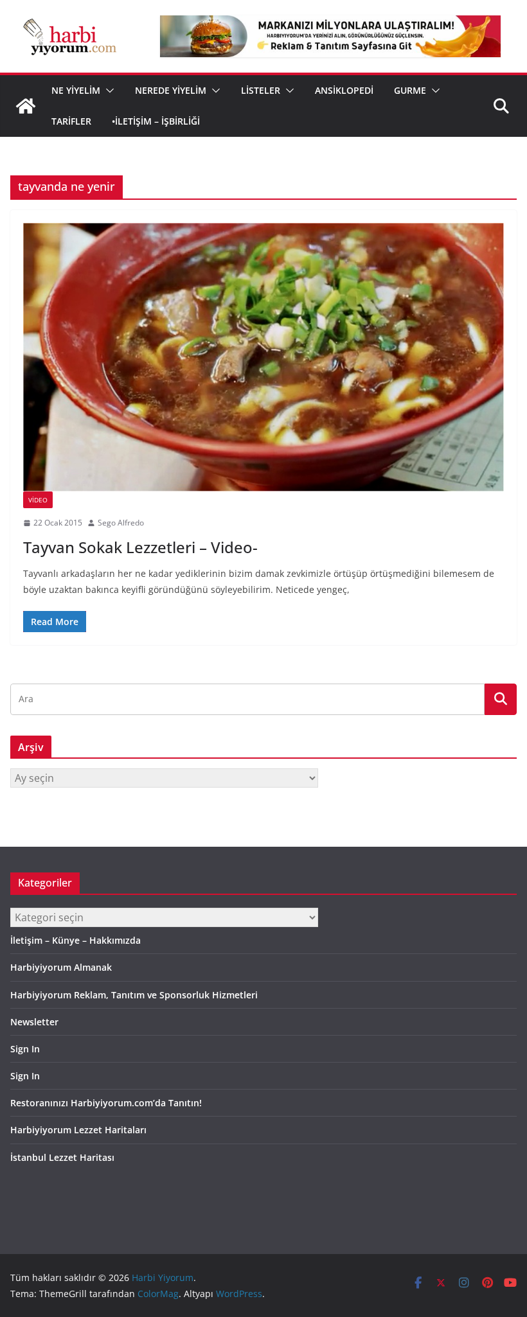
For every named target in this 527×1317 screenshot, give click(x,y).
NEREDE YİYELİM (170, 90)
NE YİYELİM (75, 90)
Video (38, 499)
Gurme (410, 90)
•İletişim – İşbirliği (156, 121)
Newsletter (34, 1022)
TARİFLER (71, 121)
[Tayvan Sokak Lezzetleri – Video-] (263, 357)
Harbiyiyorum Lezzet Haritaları (78, 1130)
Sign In (25, 1049)
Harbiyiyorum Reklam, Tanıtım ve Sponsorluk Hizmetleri (134, 995)
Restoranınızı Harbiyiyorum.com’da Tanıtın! (106, 1103)
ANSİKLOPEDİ (344, 90)
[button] (107, 91)
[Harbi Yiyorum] (25, 106)
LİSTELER (260, 90)
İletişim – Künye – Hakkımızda (75, 940)
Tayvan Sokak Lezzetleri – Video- (140, 547)
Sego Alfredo (121, 522)
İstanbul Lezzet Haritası (62, 1157)
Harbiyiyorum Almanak (61, 967)
